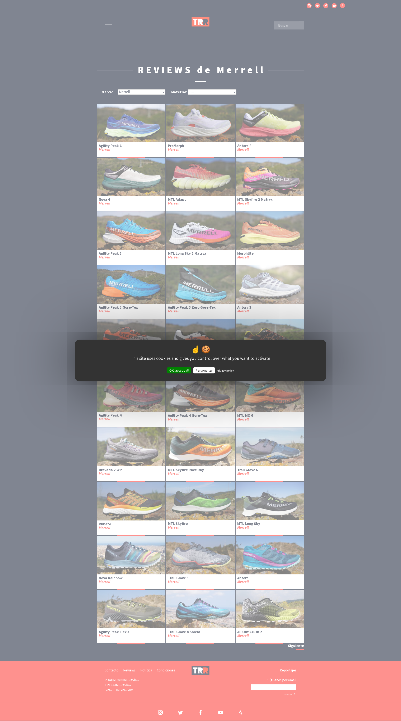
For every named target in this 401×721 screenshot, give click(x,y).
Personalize (204, 370)
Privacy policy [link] (225, 370)
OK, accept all (179, 370)
